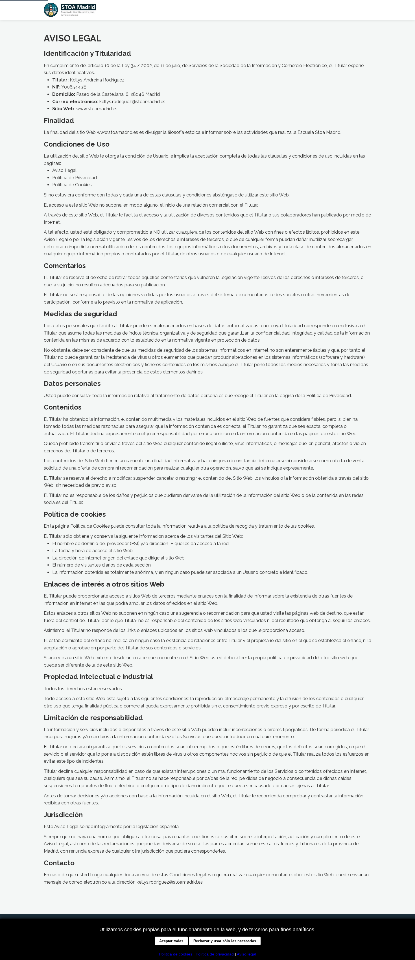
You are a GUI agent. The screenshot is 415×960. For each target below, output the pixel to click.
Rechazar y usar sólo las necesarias (224, 941)
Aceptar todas (171, 941)
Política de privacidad (215, 954)
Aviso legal (246, 954)
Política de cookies (175, 954)
